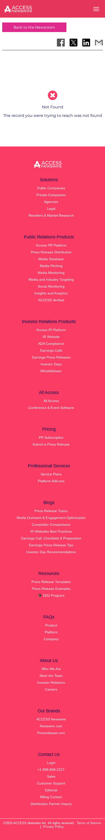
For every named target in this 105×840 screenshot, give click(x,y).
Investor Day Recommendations (51, 552)
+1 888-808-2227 (51, 770)
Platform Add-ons (51, 481)
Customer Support (51, 783)
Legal (51, 209)
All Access (51, 401)
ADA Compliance (51, 344)
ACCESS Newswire (51, 719)
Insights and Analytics (51, 293)
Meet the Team (51, 676)
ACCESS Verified (51, 300)
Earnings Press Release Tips (51, 545)
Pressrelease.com (51, 733)
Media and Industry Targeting (51, 279)
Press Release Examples (51, 589)
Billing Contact (51, 797)
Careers (51, 689)
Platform (51, 632)
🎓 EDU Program (51, 595)
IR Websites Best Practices (51, 531)
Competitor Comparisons (51, 524)
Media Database (51, 259)
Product (51, 625)
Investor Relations (51, 682)
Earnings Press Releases (51, 357)
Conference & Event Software (51, 408)
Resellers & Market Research (51, 215)
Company (51, 639)
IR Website (51, 337)
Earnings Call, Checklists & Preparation (51, 538)
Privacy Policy (53, 827)
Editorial (51, 790)
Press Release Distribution (51, 252)
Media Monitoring (51, 273)
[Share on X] (73, 42)
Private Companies (51, 195)
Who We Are (51, 669)
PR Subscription (51, 437)
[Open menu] (96, 9)
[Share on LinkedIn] (86, 42)
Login (51, 763)
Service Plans (51, 474)
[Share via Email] (99, 42)
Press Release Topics (51, 511)
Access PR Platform (51, 245)
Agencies (51, 202)
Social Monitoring (51, 286)
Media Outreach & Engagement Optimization (51, 518)
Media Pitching (51, 266)
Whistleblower (51, 371)
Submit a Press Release (51, 444)
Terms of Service (89, 823)
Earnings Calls (51, 350)
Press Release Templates (51, 582)
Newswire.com (51, 726)
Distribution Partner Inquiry (51, 804)
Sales (51, 776)
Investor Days (51, 364)
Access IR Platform (51, 330)
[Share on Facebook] (61, 42)
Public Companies (51, 188)
